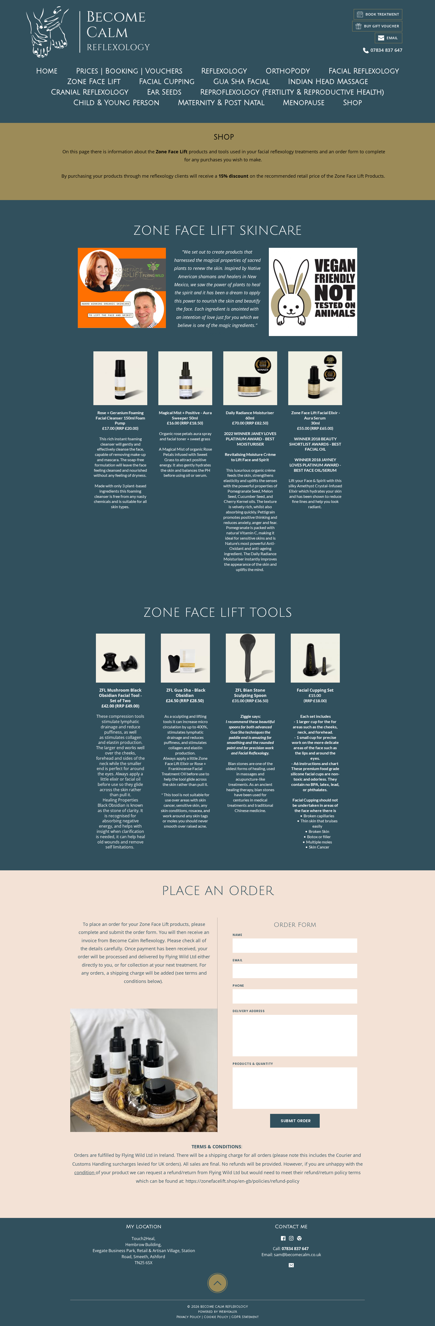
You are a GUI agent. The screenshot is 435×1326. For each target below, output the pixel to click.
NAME (237, 935)
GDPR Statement (245, 1317)
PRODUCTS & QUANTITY (253, 1064)
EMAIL (238, 960)
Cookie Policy (216, 1317)
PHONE (238, 985)
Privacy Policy (188, 1317)
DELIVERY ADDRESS (249, 1011)
